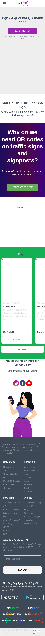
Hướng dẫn (29, 506)
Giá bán (27, 477)
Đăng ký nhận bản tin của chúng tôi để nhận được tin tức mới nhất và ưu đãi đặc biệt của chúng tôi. (22, 547)
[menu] (4, 3)
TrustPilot (28, 488)
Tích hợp (28, 484)
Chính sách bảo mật (11, 510)
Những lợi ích (9, 467)
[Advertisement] (22, 72)
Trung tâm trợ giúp (32, 524)
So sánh (27, 481)
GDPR (6, 531)
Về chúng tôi (29, 467)
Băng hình (28, 513)
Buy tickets (22, 349)
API (4, 470)
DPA (5, 534)
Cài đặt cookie (9, 527)
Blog (26, 510)
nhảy (22, 39)
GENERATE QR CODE (22, 187)
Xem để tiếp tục (23, 31)
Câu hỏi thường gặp (32, 503)
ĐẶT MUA (22, 570)
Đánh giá (28, 491)
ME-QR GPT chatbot (12, 481)
